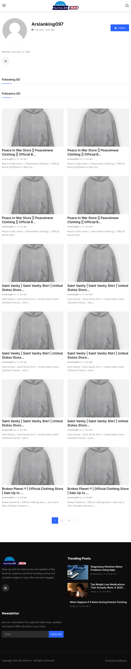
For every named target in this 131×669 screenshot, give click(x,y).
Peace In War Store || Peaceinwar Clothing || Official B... (27, 152)
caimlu (93, 591)
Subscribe (56, 634)
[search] (127, 5)
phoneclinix (95, 574)
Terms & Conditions (116, 660)
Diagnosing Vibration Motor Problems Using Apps (107, 568)
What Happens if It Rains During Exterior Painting (98, 602)
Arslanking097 (8, 159)
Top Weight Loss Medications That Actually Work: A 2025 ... (108, 586)
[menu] (4, 5)
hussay (73, 606)
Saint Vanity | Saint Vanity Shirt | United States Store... (32, 288)
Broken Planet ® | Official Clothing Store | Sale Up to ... (32, 491)
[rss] (5, 588)
